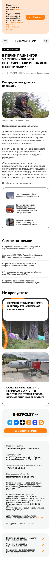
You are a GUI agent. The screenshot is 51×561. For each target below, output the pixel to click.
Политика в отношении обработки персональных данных (21, 539)
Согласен (37, 17)
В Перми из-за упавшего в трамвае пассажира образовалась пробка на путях (21, 282)
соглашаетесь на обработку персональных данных (14, 25)
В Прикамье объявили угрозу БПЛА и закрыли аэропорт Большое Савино (19, 265)
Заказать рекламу (27, 431)
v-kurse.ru (17, 9)
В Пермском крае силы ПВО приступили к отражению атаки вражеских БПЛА (21, 247)
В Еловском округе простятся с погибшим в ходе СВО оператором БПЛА (21, 273)
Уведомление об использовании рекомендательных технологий (20, 551)
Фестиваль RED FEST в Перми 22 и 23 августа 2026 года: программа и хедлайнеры (22, 256)
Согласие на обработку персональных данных (16, 545)
